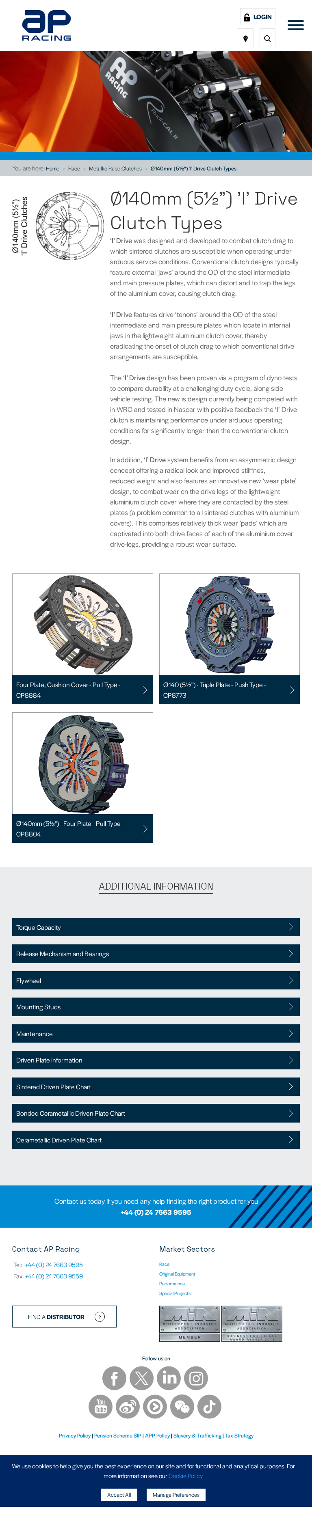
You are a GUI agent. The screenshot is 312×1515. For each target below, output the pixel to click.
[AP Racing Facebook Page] (115, 1379)
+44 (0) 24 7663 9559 (54, 1275)
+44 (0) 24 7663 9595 (156, 1212)
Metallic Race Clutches (115, 168)
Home (52, 168)
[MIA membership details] (190, 1325)
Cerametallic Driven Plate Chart (59, 1139)
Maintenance (34, 1033)
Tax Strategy (239, 1435)
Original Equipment (177, 1273)
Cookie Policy (186, 1475)
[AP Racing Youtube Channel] (101, 1407)
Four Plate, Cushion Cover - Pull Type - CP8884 (68, 690)
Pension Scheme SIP (117, 1435)
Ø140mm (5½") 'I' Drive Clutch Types (193, 168)
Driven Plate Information (49, 1060)
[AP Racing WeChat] (182, 1407)
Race (74, 168)
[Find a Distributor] (246, 37)
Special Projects (175, 1293)
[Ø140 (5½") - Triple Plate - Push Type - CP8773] (230, 624)
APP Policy (157, 1435)
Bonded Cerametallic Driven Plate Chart (70, 1113)
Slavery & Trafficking (197, 1435)
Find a (56, 1316)
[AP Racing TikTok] (209, 1407)
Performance (172, 1283)
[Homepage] (46, 25)
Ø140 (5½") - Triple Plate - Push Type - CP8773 (214, 690)
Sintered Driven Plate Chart (53, 1086)
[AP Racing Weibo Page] (128, 1407)
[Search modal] (267, 37)
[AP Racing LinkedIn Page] (169, 1379)
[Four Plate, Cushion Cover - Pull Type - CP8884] (83, 624)
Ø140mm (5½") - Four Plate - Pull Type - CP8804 (70, 828)
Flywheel (28, 980)
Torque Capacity (38, 927)
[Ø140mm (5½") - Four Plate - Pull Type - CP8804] (83, 763)
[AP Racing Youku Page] (155, 1407)
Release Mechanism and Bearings (62, 953)
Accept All (119, 1494)
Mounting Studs (38, 1006)
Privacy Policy (75, 1435)
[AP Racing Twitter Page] (142, 1379)
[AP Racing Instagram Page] (196, 1379)
